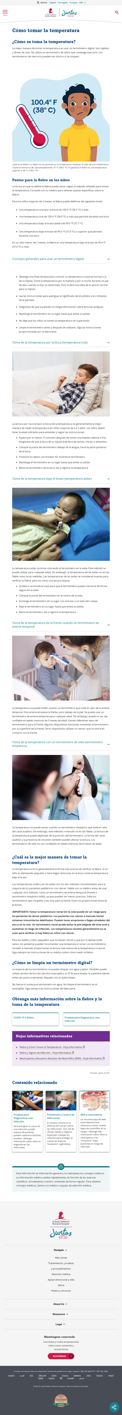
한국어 (54, 1375)
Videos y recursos (61, 1290)
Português (63, 2)
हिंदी (61, 1378)
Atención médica (61, 1274)
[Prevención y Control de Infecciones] (61, 1121)
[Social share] (114, 1407)
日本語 (40, 1378)
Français (73, 2)
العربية (22, 1375)
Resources (59, 1314)
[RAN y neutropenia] (94, 1121)
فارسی (81, 1378)
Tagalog (51, 1378)
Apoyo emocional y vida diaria (61, 1282)
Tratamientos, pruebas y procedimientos (61, 1266)
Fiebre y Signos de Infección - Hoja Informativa (46, 1053)
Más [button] (81, 2)
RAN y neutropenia (91, 1114)
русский (71, 1378)
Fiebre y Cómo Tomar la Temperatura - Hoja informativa (52, 1047)
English (53, 2)
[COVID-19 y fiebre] (35, 1019)
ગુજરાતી (111, 1375)
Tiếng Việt (42, 1375)
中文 (31, 1375)
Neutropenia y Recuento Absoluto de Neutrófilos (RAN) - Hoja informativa (62, 1058)
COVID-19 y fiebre (24, 1017)
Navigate (59, 1250)
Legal (59, 1324)
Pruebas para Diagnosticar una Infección (82, 1019)
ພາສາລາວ (77, 1375)
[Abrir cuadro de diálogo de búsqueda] (117, 12)
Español (11, 1375)
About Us (58, 1304)
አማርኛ (88, 1375)
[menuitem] (61, 1355)
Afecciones (61, 1257)
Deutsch (99, 1375)
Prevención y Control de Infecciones (60, 1116)
